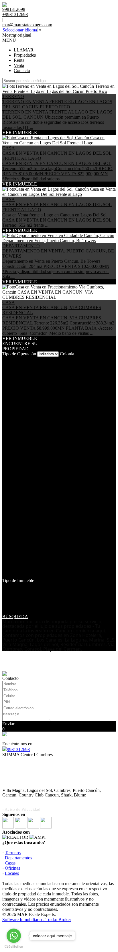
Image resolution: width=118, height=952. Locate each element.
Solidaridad (12, 487)
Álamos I (10, 575)
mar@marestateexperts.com (27, 24)
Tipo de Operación (19, 353)
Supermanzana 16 (18, 518)
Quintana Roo (15, 467)
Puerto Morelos (16, 446)
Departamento (15, 595)
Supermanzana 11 (18, 503)
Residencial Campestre (23, 472)
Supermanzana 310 (19, 529)
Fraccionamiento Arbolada (26, 400)
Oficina (9, 606)
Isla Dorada (12, 415)
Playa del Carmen (18, 431)
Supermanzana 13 (18, 508)
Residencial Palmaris (21, 482)
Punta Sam (12, 462)
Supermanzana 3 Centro (24, 523)
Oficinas (12, 868)
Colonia (67, 353)
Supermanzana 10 (18, 498)
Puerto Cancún (15, 441)
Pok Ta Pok (12, 436)
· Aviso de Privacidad (21, 809)
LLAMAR (24, 49)
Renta (19, 60)
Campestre (11, 379)
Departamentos (18, 857)
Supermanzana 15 (18, 513)
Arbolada (10, 374)
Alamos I (10, 364)
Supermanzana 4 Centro (24, 549)
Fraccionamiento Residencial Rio (32, 410)
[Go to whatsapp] (14, 936)
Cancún (9, 385)
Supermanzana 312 (19, 534)
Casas (10, 863)
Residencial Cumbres (21, 477)
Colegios (10, 390)
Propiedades (25, 55)
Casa (6, 601)
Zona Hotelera (15, 570)
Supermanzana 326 (19, 544)
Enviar (8, 723)
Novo (7, 426)
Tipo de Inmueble (18, 580)
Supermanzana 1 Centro (24, 493)
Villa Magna (13, 565)
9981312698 (18, 749)
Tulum (8, 559)
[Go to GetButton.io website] (14, 946)
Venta (19, 65)
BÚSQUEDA (15, 616)
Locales (9, 611)
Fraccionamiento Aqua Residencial (33, 395)
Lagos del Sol (14, 421)
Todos (7, 359)
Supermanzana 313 (19, 539)
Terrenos (13, 852)
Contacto (22, 70)
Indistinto (10, 585)
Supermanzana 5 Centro (24, 554)
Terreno (9, 590)
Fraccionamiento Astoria (24, 405)
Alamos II (11, 369)
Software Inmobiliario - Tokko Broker (36, 919)
